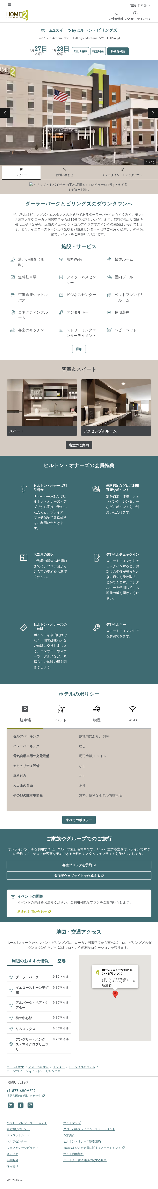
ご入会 (129, 18)
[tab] (21, 173)
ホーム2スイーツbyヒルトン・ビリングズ (33, 1071)
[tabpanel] (79, 187)
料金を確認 (120, 51)
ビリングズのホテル (82, 1067)
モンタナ (59, 1067)
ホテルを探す (15, 1067)
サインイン (144, 18)
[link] (34, 911)
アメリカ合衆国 (38, 1067)
